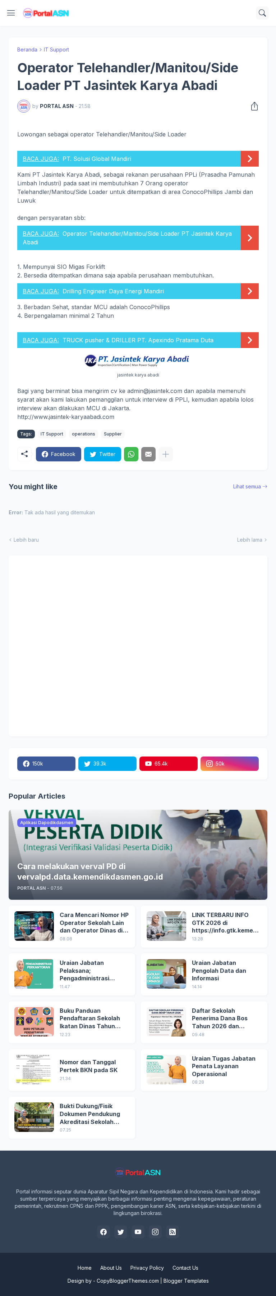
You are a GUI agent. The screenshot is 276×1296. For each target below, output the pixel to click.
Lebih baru (26, 540)
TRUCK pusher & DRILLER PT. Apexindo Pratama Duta (138, 340)
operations (83, 434)
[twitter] (120, 1231)
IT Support (56, 49)
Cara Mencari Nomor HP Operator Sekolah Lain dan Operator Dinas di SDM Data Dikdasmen (94, 923)
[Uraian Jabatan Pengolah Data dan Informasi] (166, 974)
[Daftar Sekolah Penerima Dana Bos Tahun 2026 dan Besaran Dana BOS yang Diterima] (166, 1022)
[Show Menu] (11, 12)
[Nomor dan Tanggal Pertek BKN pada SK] (34, 1069)
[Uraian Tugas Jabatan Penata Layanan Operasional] (166, 1069)
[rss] (172, 1231)
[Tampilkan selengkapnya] (165, 454)
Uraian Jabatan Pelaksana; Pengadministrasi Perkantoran (84, 971)
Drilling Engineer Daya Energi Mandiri (113, 291)
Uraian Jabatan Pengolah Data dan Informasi (219, 970)
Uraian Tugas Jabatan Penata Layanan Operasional (224, 1066)
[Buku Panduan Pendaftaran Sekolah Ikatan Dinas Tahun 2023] (34, 1022)
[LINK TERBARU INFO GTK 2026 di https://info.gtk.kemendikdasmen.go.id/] (166, 926)
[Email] (148, 454)
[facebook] (103, 1231)
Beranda (27, 49)
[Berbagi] (252, 106)
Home (85, 1268)
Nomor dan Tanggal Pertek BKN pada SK (89, 1066)
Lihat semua (247, 486)
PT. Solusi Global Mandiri (97, 158)
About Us (111, 1268)
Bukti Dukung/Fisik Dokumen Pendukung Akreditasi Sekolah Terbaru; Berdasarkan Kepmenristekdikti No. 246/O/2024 (91, 1114)
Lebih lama (249, 540)
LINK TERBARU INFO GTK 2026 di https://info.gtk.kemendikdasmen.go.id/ (227, 923)
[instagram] (155, 1231)
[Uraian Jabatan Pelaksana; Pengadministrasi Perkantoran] (34, 974)
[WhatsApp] (131, 454)
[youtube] (138, 1231)
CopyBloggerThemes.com (128, 1281)
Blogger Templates (186, 1281)
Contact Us (185, 1268)
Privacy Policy (147, 1268)
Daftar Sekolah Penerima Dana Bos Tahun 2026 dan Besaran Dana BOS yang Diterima (220, 1018)
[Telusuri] (262, 12)
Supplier (113, 434)
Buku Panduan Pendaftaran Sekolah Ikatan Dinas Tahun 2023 (90, 1018)
